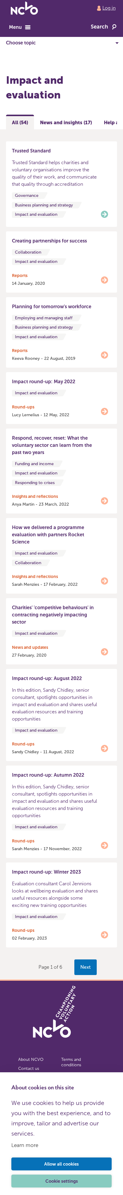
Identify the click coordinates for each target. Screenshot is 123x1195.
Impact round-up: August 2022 (47, 678)
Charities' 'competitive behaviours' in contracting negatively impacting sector (53, 615)
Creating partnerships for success (49, 241)
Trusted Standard (31, 151)
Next (85, 967)
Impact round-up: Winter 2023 (46, 872)
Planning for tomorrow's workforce (51, 306)
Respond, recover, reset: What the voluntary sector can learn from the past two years (52, 445)
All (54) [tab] (20, 122)
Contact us (28, 1068)
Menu (15, 27)
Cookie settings (61, 1181)
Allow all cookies (61, 1164)
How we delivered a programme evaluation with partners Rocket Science (48, 535)
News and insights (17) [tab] (66, 122)
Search (99, 27)
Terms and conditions (71, 1062)
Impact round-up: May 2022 (43, 381)
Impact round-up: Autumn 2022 (48, 775)
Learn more (24, 1145)
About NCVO (31, 1059)
